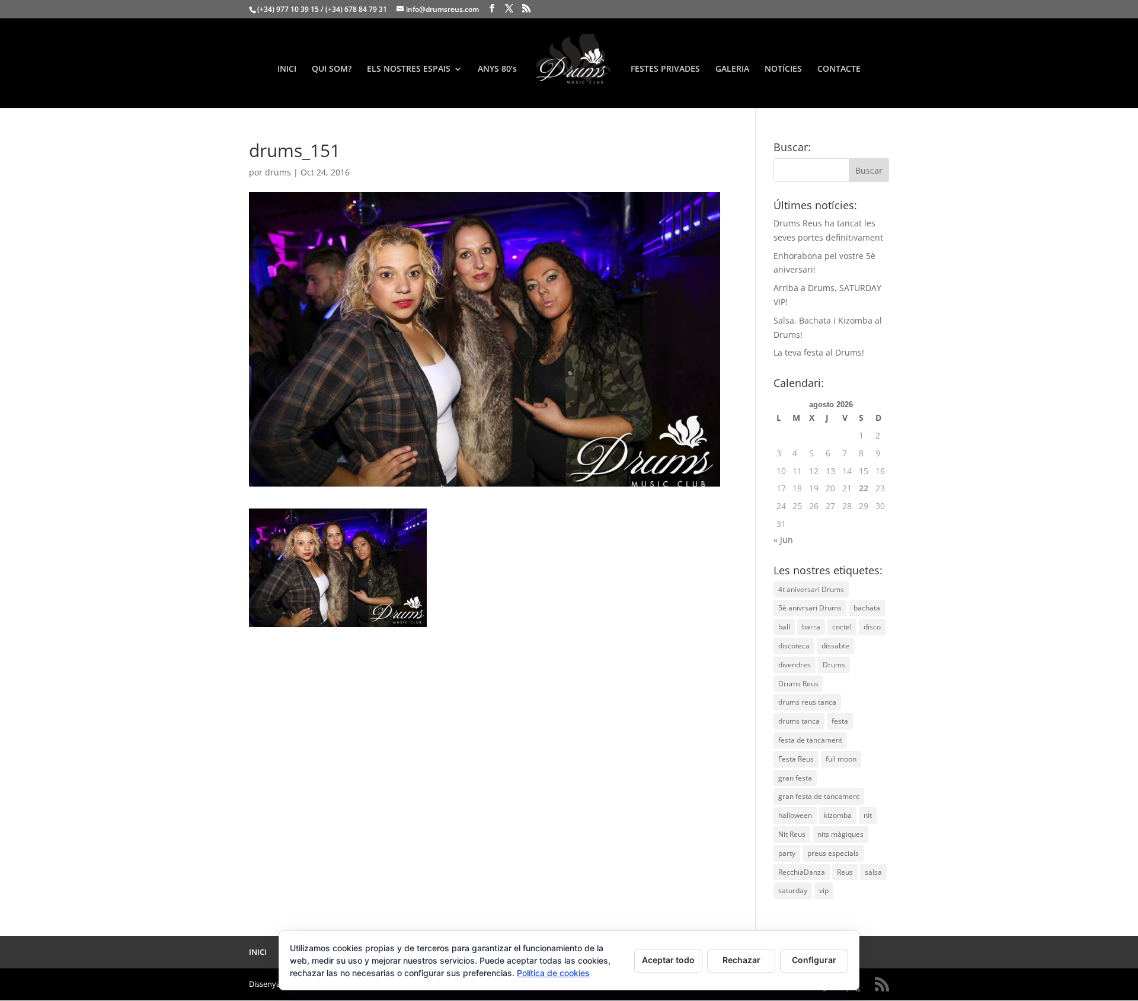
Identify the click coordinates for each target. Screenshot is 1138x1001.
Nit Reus (791, 834)
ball (784, 627)
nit (868, 815)
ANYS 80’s (497, 69)
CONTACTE (839, 69)
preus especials (833, 853)
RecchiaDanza (801, 872)
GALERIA (732, 69)
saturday (792, 890)
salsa (873, 872)
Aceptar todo (668, 960)
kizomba (838, 815)
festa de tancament (810, 740)
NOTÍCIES (783, 69)
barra (811, 627)
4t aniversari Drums (811, 589)
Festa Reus (796, 759)
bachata (866, 608)
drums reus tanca (807, 702)
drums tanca (799, 721)
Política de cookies (553, 973)
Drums (834, 665)
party (786, 853)
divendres (794, 665)
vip (824, 890)
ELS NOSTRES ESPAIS (408, 69)
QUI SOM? (331, 69)
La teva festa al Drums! (818, 352)
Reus (845, 872)
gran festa (795, 778)
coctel (842, 627)
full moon (841, 759)
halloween (795, 815)
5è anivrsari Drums (810, 608)
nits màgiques (840, 834)
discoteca (794, 646)
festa (840, 721)
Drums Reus (798, 684)
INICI (286, 69)
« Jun (783, 539)
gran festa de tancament (818, 796)
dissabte (835, 646)
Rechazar (741, 960)
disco (872, 627)
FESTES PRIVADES (665, 69)
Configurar (814, 960)
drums (278, 172)
